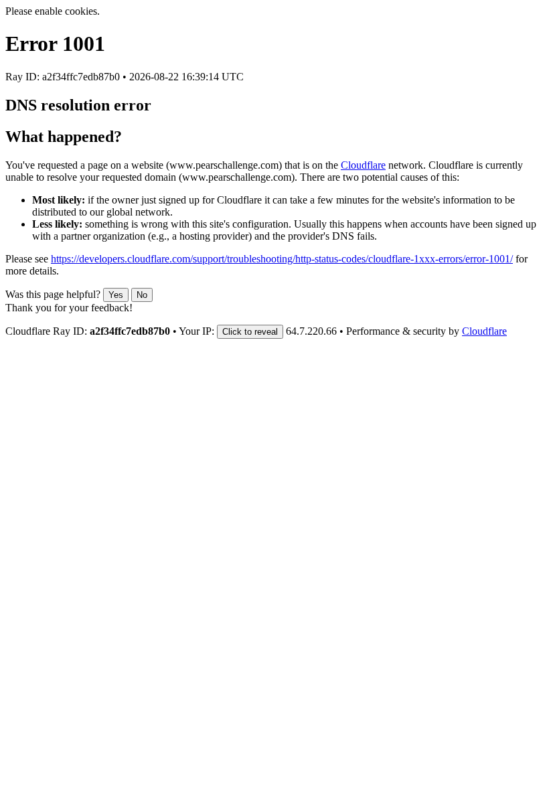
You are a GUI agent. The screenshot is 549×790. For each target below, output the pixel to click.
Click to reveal (250, 332)
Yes (115, 295)
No (142, 295)
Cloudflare (363, 165)
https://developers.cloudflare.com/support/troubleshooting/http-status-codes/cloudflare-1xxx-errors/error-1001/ (282, 258)
